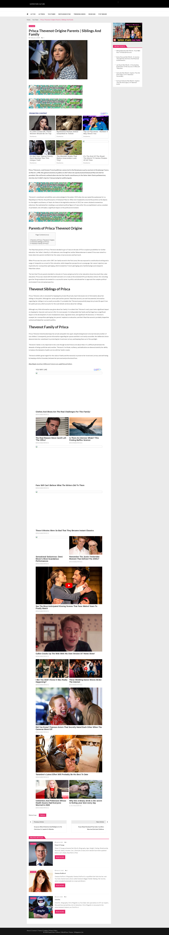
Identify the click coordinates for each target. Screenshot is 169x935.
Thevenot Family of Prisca (39, 243)
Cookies (45, 930)
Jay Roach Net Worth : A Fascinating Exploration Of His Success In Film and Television (128, 66)
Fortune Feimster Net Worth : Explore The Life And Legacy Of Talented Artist (127, 82)
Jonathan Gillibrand (43, 364)
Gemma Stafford (60, 873)
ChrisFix (57, 899)
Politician (42, 815)
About (29, 930)
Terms (40, 930)
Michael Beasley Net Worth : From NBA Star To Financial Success (128, 51)
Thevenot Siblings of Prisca (39, 242)
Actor (33, 14)
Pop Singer (102, 14)
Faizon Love (54, 364)
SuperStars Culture (37, 4)
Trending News (79, 14)
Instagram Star (64, 14)
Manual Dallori (67, 364)
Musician (92, 14)
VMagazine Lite (78, 932)
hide (47, 235)
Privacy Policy (53, 930)
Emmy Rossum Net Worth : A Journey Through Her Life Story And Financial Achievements (127, 58)
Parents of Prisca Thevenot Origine (42, 240)
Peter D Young (59, 845)
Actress (42, 14)
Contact (34, 930)
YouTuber (51, 14)
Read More (60, 857)
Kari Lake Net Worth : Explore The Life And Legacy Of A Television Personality (128, 74)
